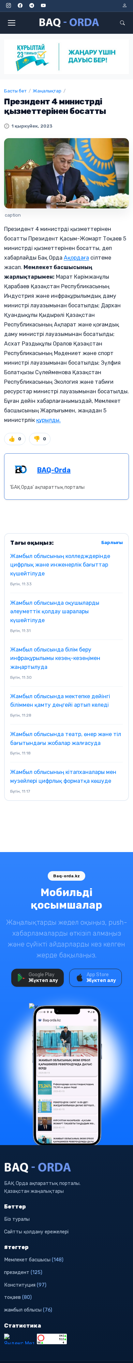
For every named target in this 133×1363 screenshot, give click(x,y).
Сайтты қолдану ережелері (36, 1232)
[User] (124, 5)
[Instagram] (8, 5)
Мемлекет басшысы (33, 1260)
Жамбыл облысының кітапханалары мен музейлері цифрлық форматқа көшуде (63, 776)
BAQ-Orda (54, 470)
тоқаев (18, 1297)
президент (23, 1272)
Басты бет (15, 90)
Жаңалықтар (47, 90)
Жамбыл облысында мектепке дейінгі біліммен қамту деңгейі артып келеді (60, 700)
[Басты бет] (69, 22)
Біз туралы (17, 1219)
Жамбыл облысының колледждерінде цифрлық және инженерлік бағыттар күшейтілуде (60, 565)
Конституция (25, 1285)
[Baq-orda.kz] (66, 1168)
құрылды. (48, 420)
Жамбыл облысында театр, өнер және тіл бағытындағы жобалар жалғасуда (65, 738)
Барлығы (112, 542)
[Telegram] (31, 5)
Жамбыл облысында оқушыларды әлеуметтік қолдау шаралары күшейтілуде (54, 612)
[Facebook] (20, 5)
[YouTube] (43, 5)
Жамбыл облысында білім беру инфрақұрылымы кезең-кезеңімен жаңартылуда (55, 658)
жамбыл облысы (28, 1310)
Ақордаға (76, 257)
